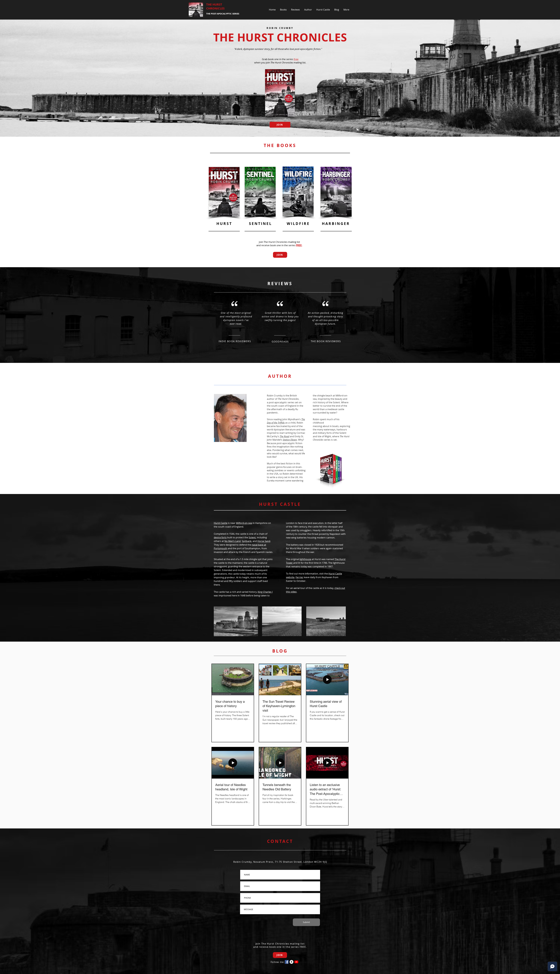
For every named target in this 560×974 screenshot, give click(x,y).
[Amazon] (291, 962)
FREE (299, 245)
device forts (220, 537)
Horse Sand (263, 541)
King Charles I (265, 591)
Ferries (299, 577)
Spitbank (246, 541)
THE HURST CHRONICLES (215, 6)
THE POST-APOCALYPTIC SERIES (222, 13)
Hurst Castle (220, 523)
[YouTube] (296, 962)
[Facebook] (287, 962)
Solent (252, 537)
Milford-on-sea (244, 523)
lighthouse (305, 559)
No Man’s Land (232, 541)
